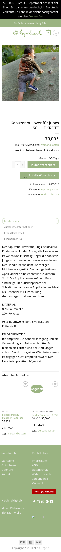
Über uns (7, 470)
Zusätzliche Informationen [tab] (18, 226)
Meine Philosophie (13, 508)
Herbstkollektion (50, 194)
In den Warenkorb (43, 165)
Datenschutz (40, 470)
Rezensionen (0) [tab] (13, 238)
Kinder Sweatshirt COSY (45, 415)
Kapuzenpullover (50, 189)
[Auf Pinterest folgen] (47, 501)
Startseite (7, 461)
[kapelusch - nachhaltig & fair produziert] (28, 33)
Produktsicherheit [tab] (14, 233)
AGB (35, 465)
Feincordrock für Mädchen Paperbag (12, 416)
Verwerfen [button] (36, 16)
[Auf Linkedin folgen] (51, 501)
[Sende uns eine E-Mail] (42, 501)
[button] (48, 33)
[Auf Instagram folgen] (38, 501)
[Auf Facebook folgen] (34, 501)
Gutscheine (9, 465)
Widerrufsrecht (42, 474)
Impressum (39, 461)
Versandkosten (50, 145)
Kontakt (6, 474)
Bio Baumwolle (11, 512)
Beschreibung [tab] (11, 221)
